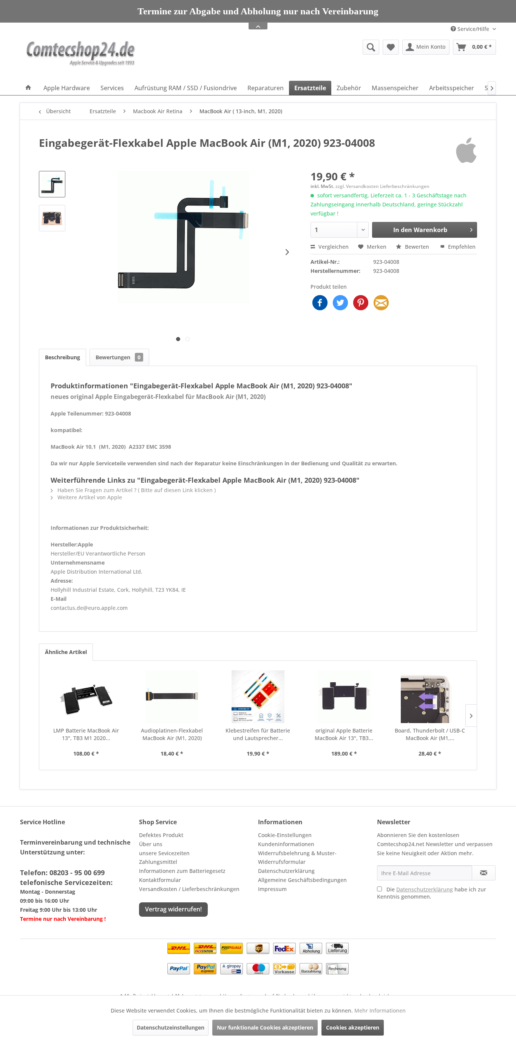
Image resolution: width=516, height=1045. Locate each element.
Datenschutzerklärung (286, 870)
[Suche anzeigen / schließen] (371, 47)
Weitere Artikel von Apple (89, 497)
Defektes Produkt (161, 835)
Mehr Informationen (380, 1010)
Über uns (150, 844)
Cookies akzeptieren (352, 1027)
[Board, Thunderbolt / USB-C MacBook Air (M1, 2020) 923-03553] (429, 696)
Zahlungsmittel (158, 861)
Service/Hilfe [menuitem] (473, 28)
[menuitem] (312, 47)
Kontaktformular (160, 879)
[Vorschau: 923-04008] (52, 184)
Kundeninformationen (286, 844)
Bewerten (417, 246)
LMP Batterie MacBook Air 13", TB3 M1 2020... (86, 734)
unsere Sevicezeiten (164, 853)
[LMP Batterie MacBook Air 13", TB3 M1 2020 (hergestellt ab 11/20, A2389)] (86, 696)
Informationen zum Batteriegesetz (182, 870)
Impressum (272, 889)
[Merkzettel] (391, 47)
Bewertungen (118, 357)
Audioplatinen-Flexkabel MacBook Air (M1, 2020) (172, 734)
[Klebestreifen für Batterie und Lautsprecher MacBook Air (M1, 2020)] (258, 696)
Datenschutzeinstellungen (170, 1027)
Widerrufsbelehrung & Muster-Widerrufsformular (297, 858)
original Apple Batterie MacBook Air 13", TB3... (344, 734)
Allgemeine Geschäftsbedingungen (302, 879)
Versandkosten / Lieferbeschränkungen (189, 889)
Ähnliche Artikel (66, 652)
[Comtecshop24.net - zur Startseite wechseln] (81, 58)
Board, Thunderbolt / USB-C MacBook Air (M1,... (430, 734)
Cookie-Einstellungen (285, 835)
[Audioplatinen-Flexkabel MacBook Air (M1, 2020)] (172, 696)
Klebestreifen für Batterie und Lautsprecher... (258, 734)
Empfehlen (461, 246)
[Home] (28, 88)
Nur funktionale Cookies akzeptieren (265, 1027)
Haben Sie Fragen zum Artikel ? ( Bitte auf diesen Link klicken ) (136, 490)
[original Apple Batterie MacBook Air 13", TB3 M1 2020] (344, 696)
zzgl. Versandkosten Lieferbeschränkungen (382, 186)
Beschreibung (62, 357)
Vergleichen (333, 246)
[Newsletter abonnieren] (484, 872)
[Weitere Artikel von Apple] (466, 150)
